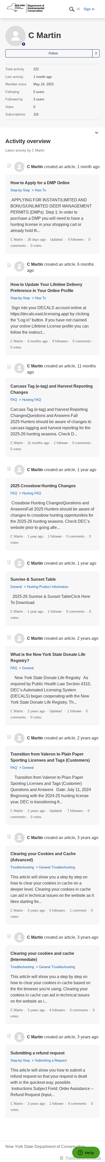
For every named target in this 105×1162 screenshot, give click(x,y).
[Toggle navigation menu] (78, 9)
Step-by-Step (20, 190)
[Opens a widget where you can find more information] (86, 1153)
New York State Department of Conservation (45, 1146)
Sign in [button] (89, 9)
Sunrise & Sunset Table (33, 579)
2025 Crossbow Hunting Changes (43, 486)
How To (40, 190)
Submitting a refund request (37, 1053)
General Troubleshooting (57, 867)
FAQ (13, 400)
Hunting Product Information (47, 587)
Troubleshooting (22, 867)
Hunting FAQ (31, 400)
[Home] (25, 13)
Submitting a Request (51, 1060)
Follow (53, 53)
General (16, 587)
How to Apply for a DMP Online (40, 183)
